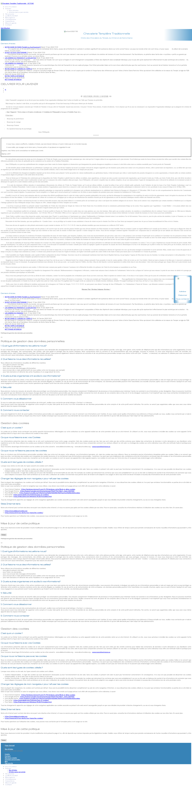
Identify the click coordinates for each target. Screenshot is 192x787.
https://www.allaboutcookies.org (16, 511)
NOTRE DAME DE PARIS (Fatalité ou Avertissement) (23, 47)
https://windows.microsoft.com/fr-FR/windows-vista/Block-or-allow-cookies (48, 489)
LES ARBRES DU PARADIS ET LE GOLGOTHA (20, 58)
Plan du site (9, 763)
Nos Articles (13, 10)
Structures (9, 14)
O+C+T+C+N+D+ (11, 7)
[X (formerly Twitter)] (5, 90)
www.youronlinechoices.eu (101, 447)
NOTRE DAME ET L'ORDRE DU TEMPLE (18, 69)
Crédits (7, 754)
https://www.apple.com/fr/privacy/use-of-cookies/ (31, 495)
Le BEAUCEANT (11, 16)
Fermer (4, 535)
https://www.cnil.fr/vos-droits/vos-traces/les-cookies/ (24, 513)
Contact (8, 25)
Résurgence (10, 17)
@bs (6, 761)
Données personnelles (12, 760)
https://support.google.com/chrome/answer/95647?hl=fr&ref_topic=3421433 (47, 491)
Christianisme (10, 19)
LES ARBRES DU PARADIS (14, 63)
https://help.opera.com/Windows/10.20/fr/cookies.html (33, 496)
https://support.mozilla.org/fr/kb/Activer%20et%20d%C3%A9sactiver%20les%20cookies (49, 493)
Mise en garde (11, 23)
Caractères (10, 21)
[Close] (1, 337)
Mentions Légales (11, 758)
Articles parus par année (18, 12)
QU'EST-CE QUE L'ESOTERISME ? (16, 52)
